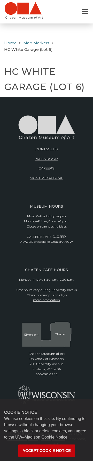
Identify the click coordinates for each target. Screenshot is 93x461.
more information (46, 300)
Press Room (46, 159)
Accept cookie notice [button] (46, 451)
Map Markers (36, 43)
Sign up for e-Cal (46, 178)
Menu (84, 11)
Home (10, 43)
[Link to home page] (23, 12)
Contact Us (46, 149)
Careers (46, 168)
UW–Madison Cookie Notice (41, 437)
